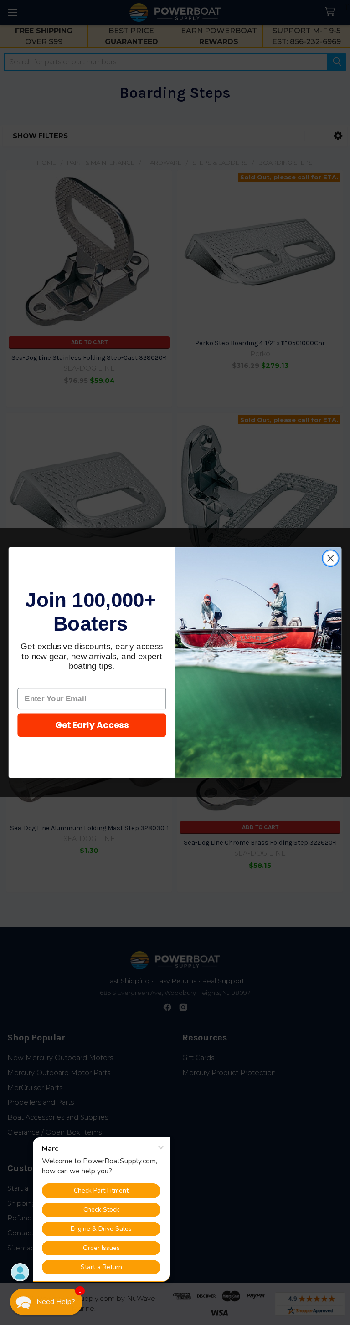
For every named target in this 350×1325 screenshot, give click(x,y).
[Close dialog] (330, 558)
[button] (46, 1302)
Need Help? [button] (55, 1302)
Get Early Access (92, 725)
